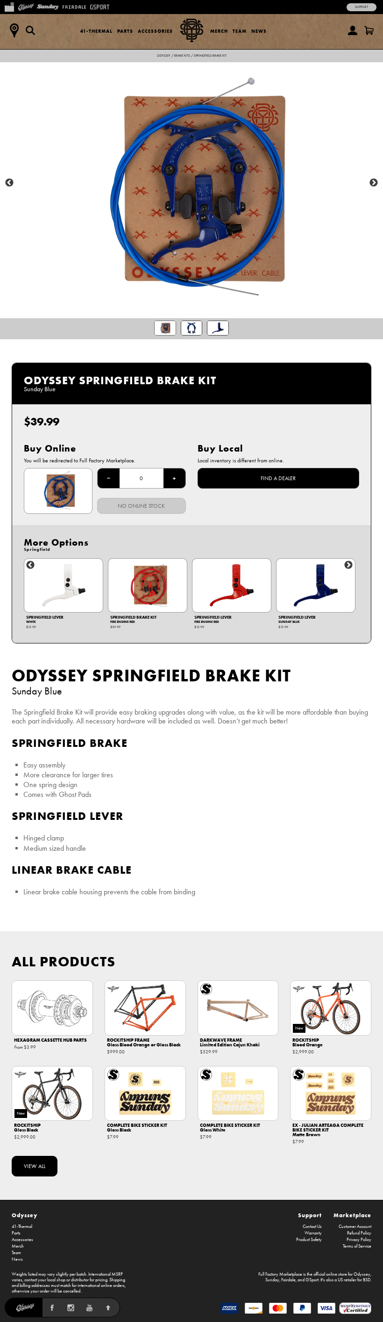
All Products (63, 961)
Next (373, 183)
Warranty (313, 1233)
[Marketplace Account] (352, 30)
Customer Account (355, 1226)
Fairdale (288, 1280)
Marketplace (352, 1215)
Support (361, 7)
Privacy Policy (359, 1239)
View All (34, 1166)
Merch (219, 31)
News (259, 31)
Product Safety (309, 1239)
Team (240, 31)
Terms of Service (357, 1246)
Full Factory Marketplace (280, 1274)
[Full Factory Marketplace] (9, 6)
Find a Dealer (278, 478)
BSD (366, 1280)
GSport (312, 1280)
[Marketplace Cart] (369, 30)
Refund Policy (359, 1233)
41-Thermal (96, 31)
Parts (125, 31)
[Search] (30, 30)
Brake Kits (182, 56)
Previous (9, 183)
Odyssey (163, 56)
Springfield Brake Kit (210, 56)
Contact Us (312, 1226)
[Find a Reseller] (14, 30)
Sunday (272, 1280)
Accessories (155, 31)
